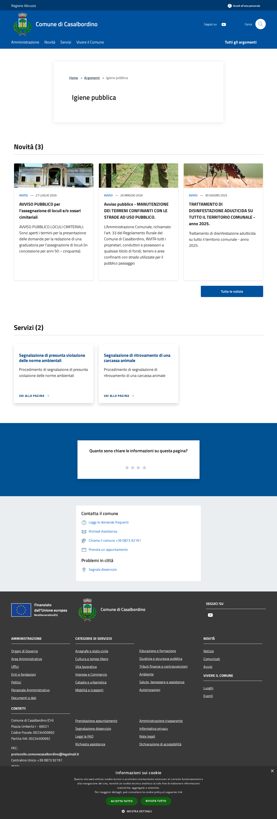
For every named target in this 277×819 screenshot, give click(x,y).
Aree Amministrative (26, 658)
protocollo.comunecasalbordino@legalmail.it (45, 754)
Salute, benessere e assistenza (161, 682)
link (180, 792)
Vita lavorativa (86, 666)
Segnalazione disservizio (93, 728)
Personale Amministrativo (30, 690)
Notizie (208, 651)
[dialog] (138, 792)
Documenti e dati (23, 697)
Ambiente (146, 674)
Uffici (15, 666)
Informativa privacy (153, 728)
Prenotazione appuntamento (96, 720)
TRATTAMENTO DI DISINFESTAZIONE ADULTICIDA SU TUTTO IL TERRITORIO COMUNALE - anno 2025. (222, 214)
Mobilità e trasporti (89, 690)
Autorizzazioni (149, 689)
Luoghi (208, 688)
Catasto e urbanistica (90, 682)
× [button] (272, 771)
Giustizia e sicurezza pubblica (160, 658)
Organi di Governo (24, 651)
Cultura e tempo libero (91, 658)
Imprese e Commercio (91, 674)
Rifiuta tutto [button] (156, 801)
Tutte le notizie (232, 291)
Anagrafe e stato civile (91, 651)
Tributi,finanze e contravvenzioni (163, 666)
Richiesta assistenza (90, 744)
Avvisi (23, 195)
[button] (138, 811)
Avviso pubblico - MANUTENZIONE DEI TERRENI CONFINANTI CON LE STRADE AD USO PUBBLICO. (136, 210)
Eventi (208, 695)
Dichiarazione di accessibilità (160, 744)
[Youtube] (222, 24)
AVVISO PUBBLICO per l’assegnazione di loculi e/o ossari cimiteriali (50, 210)
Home (73, 77)
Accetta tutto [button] (122, 801)
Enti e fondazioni (23, 674)
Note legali (147, 736)
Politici (16, 682)
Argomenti (92, 77)
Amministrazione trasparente (161, 720)
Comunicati (211, 658)
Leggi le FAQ (84, 736)
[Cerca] (260, 24)
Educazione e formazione (157, 650)
